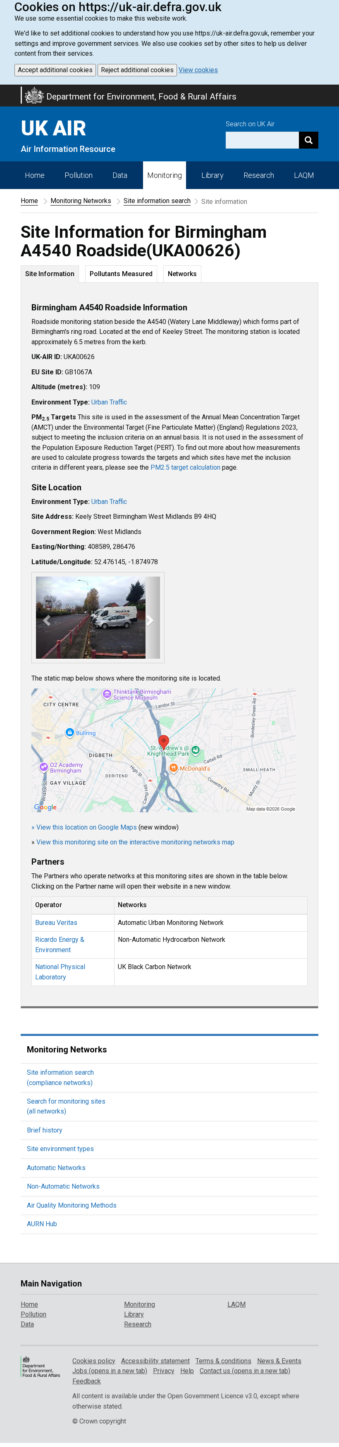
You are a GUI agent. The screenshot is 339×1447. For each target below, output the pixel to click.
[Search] (308, 140)
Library (212, 175)
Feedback (86, 1381)
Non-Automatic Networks (63, 1186)
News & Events (279, 1361)
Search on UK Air (250, 124)
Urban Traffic (109, 402)
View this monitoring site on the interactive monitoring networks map (135, 842)
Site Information (49, 274)
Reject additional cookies (137, 70)
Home (35, 175)
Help (187, 1371)
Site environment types (60, 1149)
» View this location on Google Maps (84, 827)
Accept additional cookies (55, 70)
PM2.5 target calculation (185, 467)
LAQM (304, 175)
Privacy (163, 1371)
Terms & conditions (223, 1361)
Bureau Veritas (56, 923)
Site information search (157, 201)
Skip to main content (5, 90)
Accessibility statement (155, 1361)
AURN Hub (42, 1224)
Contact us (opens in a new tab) (245, 1371)
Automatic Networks (56, 1168)
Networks (182, 274)
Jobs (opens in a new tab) (109, 1371)
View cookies (198, 70)
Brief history (44, 1130)
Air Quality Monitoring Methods (72, 1205)
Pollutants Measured (121, 274)
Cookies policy (93, 1361)
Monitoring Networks (80, 201)
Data (119, 175)
